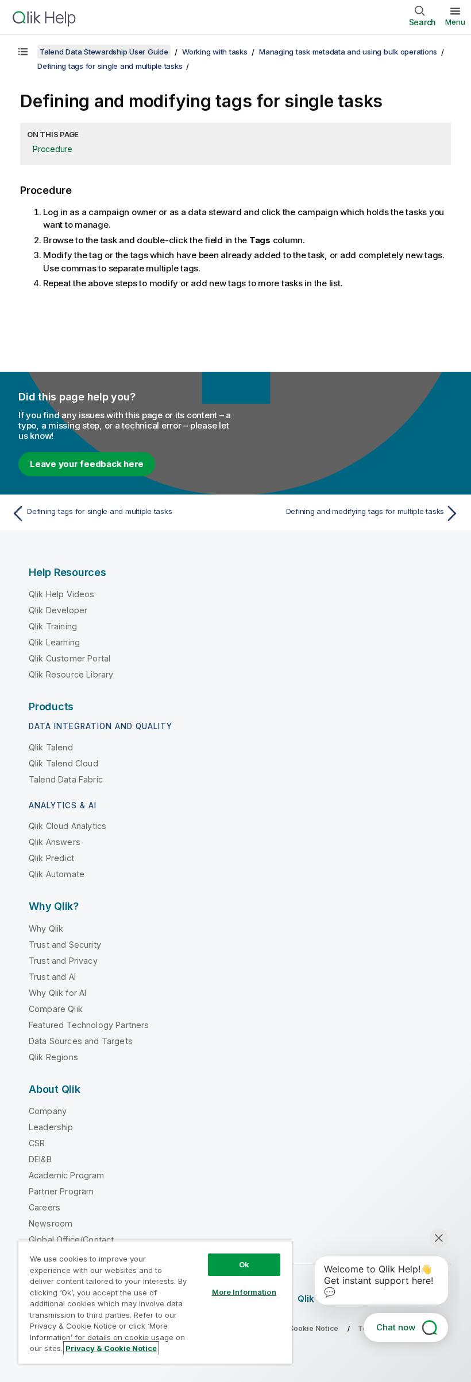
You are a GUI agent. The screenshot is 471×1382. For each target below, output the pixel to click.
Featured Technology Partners (89, 1025)
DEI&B (40, 1159)
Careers (44, 1207)
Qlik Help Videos (62, 594)
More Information (244, 1292)
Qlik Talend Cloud (63, 763)
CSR (37, 1143)
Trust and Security (65, 944)
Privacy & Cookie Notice (111, 1348)
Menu (455, 21)
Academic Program (67, 1175)
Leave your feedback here (87, 463)
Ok (244, 1264)
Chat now (395, 1327)
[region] (155, 1302)
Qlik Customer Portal (69, 658)
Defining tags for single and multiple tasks (109, 66)
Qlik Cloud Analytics (67, 826)
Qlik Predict (51, 858)
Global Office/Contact (71, 1239)
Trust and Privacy (63, 961)
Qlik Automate (56, 874)
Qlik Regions (53, 1057)
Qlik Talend (51, 747)
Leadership (51, 1127)
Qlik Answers (54, 842)
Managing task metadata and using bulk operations (348, 51)
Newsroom (50, 1223)
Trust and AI (52, 977)
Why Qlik (46, 928)
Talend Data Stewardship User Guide (104, 51)
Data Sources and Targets (81, 1041)
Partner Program (61, 1191)
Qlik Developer (58, 610)
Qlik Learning (54, 642)
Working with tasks (215, 51)
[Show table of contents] (23, 52)
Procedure (52, 149)
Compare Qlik (56, 1009)
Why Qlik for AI (57, 993)
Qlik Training (53, 626)
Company (48, 1111)
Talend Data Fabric (66, 779)
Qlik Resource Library (71, 674)
